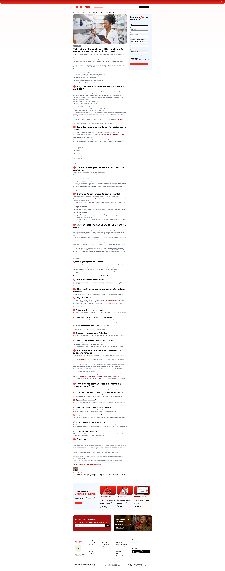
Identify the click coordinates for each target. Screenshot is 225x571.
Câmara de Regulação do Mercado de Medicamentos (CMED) (91, 93)
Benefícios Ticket (79, 12)
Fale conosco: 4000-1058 (120, 555)
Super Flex (96, 376)
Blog (74, 12)
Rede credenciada (119, 549)
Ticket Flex (91, 376)
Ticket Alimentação (83, 376)
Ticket (84, 117)
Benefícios (91, 544)
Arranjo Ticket (91, 555)
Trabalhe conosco (105, 544)
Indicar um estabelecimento (121, 544)
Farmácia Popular (110, 319)
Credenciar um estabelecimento (122, 546)
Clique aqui (75, 460)
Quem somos (104, 542)
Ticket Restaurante (114, 376)
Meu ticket (91, 551)
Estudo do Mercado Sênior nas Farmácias (111, 300)
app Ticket (120, 119)
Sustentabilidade (105, 549)
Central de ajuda (119, 551)
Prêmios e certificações (106, 546)
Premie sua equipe (92, 546)
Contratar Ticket (92, 542)
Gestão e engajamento (93, 549)
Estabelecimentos (92, 553)
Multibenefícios (102, 376)
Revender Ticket (119, 542)
